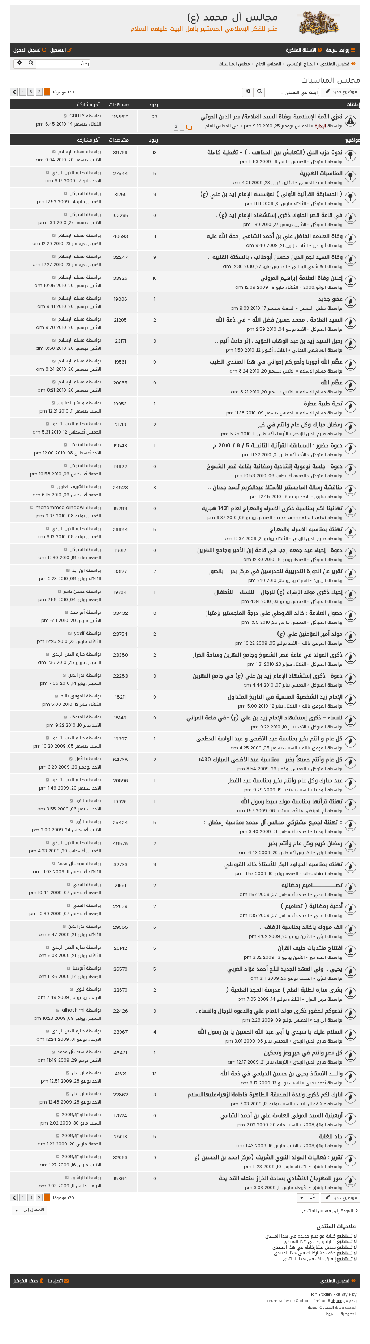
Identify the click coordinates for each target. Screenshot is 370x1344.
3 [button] (31, 92)
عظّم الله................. (319, 383)
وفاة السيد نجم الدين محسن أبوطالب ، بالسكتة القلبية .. (275, 257)
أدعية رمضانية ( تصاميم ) (312, 906)
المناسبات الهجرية (321, 173)
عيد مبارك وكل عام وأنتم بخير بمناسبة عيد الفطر (285, 780)
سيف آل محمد (71, 863)
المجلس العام (218, 126)
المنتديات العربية (321, 1307)
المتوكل (318, 161)
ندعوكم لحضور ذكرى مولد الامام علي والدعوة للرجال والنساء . (269, 1011)
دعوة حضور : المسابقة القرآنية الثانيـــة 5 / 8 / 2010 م (278, 445)
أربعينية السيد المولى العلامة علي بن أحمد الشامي (281, 1115)
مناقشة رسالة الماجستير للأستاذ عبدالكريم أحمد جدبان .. (275, 487)
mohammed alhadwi (301, 517)
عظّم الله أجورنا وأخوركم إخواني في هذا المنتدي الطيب (276, 362)
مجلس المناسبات (330, 82)
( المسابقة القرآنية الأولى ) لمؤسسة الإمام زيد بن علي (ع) (271, 194)
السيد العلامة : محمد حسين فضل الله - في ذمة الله (279, 320)
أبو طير (319, 245)
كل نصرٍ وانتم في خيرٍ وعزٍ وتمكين (303, 1053)
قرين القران (316, 999)
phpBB (336, 1301)
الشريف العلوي (71, 486)
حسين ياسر (74, 591)
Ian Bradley (321, 1294)
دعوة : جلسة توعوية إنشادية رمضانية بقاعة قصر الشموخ (275, 466)
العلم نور (318, 957)
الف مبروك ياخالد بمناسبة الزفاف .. (301, 927)
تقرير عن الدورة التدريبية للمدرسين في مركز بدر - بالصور (276, 571)
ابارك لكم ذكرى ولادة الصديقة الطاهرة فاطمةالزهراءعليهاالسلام (265, 1094)
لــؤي (80, 800)
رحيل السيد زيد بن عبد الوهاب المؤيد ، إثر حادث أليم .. (279, 341)
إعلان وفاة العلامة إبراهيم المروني (302, 278)
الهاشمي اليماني (309, 266)
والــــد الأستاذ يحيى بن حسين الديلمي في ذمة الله (281, 1074)
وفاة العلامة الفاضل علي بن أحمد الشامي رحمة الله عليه (275, 236)
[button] (14, 92)
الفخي (320, 894)
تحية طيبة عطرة (323, 404)
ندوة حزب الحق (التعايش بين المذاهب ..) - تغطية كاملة (275, 152)
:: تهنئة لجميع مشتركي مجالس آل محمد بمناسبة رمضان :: (273, 822)
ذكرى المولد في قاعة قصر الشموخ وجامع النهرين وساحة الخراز (268, 655)
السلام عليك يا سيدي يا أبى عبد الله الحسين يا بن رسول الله (270, 1032)
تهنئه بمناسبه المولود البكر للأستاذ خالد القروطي (283, 864)
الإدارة (320, 126)
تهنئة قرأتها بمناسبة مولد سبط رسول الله (292, 801)
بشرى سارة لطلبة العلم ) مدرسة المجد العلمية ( (284, 990)
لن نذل (78, 1073)
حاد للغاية (331, 1136)
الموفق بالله (314, 643)
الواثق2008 (314, 287)
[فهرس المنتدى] (318, 22)
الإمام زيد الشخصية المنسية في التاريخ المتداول (285, 697)
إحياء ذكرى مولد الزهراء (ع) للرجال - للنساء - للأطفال (278, 592)
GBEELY (77, 116)
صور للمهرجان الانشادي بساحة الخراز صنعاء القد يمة (281, 1178)
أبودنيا (320, 790)
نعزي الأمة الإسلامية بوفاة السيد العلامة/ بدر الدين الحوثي (272, 117)
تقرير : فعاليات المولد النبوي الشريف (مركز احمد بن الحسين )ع (268, 1157)
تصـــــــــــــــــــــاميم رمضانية (312, 885)
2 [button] (39, 92)
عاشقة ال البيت (311, 1104)
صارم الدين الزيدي (68, 172)
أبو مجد (77, 612)
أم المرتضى (315, 810)
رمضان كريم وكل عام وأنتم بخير (305, 843)
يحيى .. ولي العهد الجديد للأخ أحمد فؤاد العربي (285, 969)
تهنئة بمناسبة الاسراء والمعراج (306, 529)
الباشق (319, 1166)
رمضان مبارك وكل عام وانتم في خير (300, 424)
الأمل (80, 758)
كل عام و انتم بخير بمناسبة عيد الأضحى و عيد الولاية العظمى (269, 739)
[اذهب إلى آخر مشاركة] (65, 116)
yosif (79, 633)
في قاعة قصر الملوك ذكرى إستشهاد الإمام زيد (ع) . (279, 215)
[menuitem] (304, 50)
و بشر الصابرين (71, 403)
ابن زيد (320, 580)
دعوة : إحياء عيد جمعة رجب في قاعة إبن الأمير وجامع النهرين (270, 550)
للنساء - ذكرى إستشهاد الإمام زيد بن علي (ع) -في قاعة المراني (264, 718)
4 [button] (22, 92)
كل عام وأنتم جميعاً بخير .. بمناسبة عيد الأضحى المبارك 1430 (271, 759)
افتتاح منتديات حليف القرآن (310, 948)
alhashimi (314, 873)
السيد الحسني (312, 182)
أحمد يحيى (316, 1083)
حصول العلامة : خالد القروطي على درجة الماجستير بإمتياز (274, 613)
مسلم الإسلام (71, 151)
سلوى (320, 496)
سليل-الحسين (313, 308)
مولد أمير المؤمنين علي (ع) (310, 634)
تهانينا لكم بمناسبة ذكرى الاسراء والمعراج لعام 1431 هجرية (272, 508)
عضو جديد (330, 299)
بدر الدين (76, 675)
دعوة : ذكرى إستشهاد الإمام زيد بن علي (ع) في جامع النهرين (268, 676)
